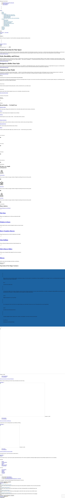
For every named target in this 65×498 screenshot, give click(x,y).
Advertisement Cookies (4, 492)
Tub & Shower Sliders (6, 249)
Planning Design (2, 186)
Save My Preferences (7, 495)
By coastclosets (4, 418)
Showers (3, 470)
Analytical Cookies (4, 490)
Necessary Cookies (4, 484)
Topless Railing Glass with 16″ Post (9, 14)
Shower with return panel (7, 22)
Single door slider (6, 24)
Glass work (3, 448)
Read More (2, 382)
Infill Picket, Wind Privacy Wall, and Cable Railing (11, 18)
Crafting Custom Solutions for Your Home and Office (6, 451)
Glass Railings (4, 13)
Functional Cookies (4, 487)
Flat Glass (3, 27)
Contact (3, 29)
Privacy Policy (4, 465)
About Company (4, 462)
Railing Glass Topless (3, 107)
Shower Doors (6, 19)
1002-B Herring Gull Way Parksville (8, 2)
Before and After (4, 464)
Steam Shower (6, 20)
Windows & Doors (5, 222)
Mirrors (3, 26)
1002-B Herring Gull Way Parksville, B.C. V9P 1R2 (13, 478)
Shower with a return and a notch (9, 23)
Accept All (12, 495)
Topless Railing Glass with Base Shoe (9, 15)
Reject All (1, 495)
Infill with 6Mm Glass (7, 17)
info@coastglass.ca (6, 3)
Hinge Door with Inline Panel (8, 21)
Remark (8, 487)
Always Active (9, 484)
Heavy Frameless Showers (7, 231)
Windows (3, 28)
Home (3, 12)
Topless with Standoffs (7, 16)
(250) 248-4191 (5, 4)
